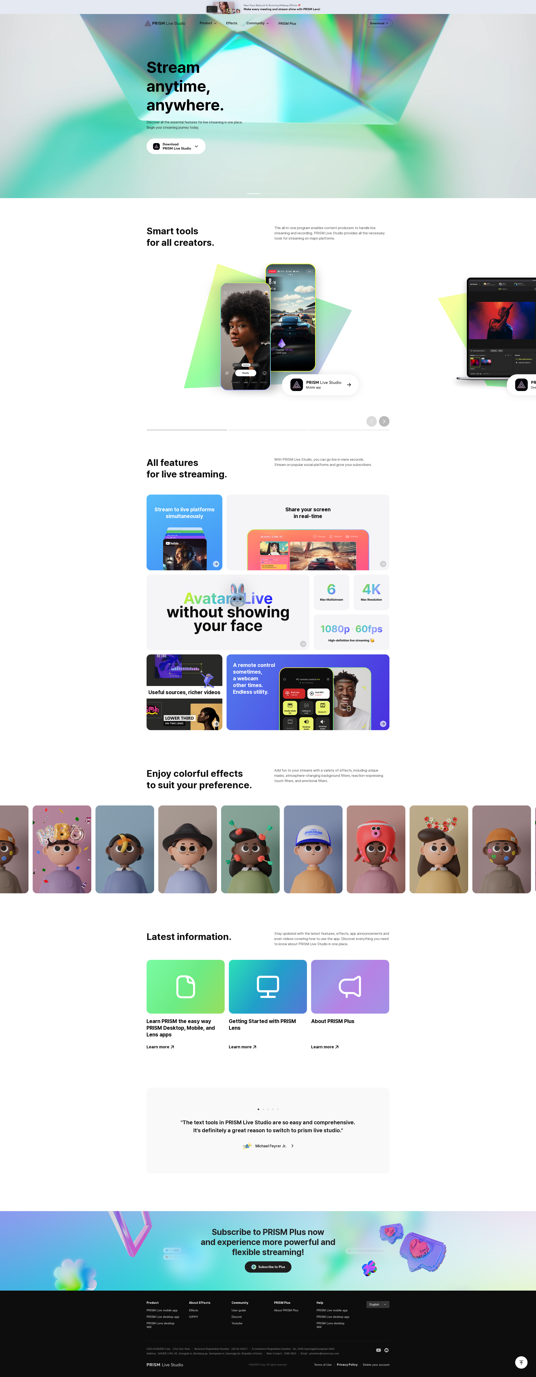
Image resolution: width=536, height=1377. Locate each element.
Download (377, 23)
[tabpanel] (268, 335)
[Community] (258, 23)
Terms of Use (323, 1364)
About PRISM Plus (286, 1310)
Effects (193, 1310)
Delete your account (376, 1364)
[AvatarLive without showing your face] (228, 612)
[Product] (208, 23)
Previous (371, 421)
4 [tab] (273, 1109)
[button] (253, 193)
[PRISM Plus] (287, 23)
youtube (378, 1350)
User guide (239, 1310)
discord (386, 1350)
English (374, 1304)
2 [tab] (263, 1109)
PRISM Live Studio (161, 23)
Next (384, 421)
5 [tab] (277, 1109)
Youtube (237, 1323)
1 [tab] (258, 1109)
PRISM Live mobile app (162, 1310)
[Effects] (232, 23)
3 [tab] (268, 1109)
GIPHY (193, 1316)
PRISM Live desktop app (163, 1316)
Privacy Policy (347, 1364)
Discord (237, 1316)
